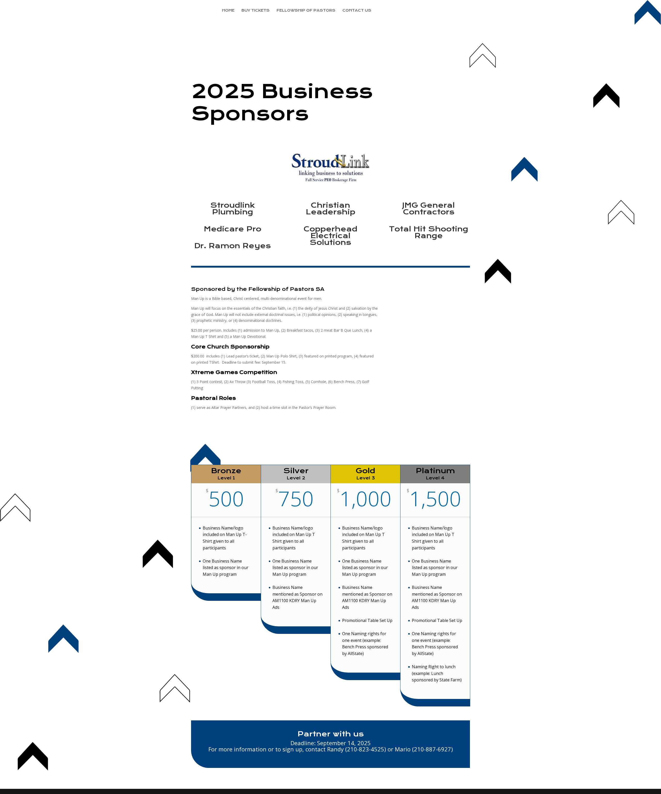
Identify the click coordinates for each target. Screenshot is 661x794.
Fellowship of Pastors (306, 10)
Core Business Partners (408, 10)
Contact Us (356, 10)
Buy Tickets (255, 10)
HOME (228, 10)
